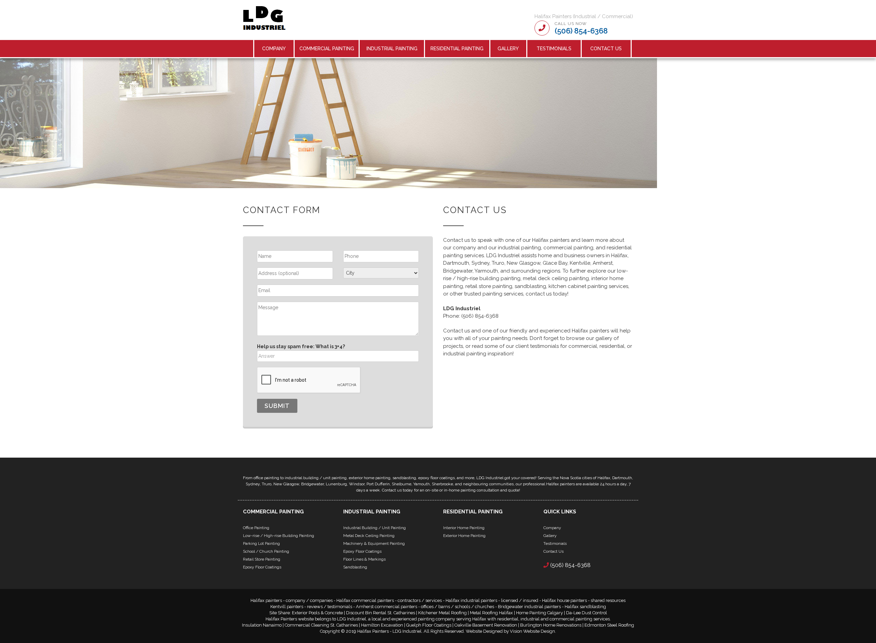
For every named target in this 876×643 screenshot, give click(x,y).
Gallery (508, 48)
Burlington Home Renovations (550, 625)
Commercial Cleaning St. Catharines (321, 625)
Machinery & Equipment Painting (374, 543)
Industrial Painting (391, 48)
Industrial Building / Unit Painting (374, 527)
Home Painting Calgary (539, 612)
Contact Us (606, 48)
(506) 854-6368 (581, 31)
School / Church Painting (266, 551)
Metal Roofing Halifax (491, 612)
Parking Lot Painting (261, 543)
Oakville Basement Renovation (485, 625)
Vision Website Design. (533, 631)
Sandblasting (355, 567)
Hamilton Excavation (382, 625)
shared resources (608, 600)
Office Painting (256, 527)
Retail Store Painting (261, 559)
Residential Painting (457, 48)
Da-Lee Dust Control (586, 612)
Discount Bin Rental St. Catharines (380, 612)
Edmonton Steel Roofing (609, 625)
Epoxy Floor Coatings (262, 567)
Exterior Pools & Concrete (317, 612)
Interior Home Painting (464, 527)
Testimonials (554, 48)
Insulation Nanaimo (262, 625)
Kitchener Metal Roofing (442, 612)
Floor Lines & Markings (364, 559)
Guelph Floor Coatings (428, 625)
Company (274, 48)
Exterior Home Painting (464, 535)
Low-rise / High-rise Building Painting (278, 535)
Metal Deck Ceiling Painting (369, 535)
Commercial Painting (326, 48)
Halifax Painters (373, 631)
